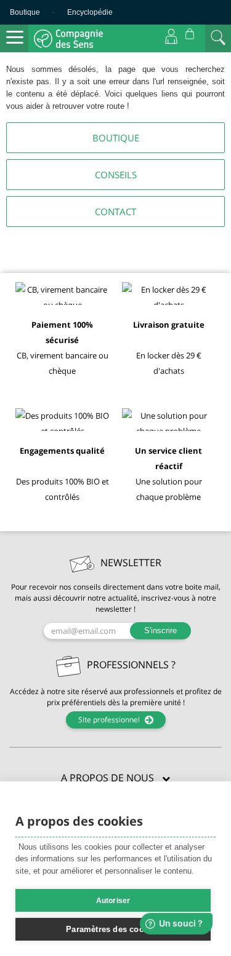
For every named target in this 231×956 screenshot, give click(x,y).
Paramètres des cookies (113, 929)
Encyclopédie (90, 12)
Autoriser (113, 900)
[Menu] (14, 37)
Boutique (25, 12)
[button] (115, 778)
